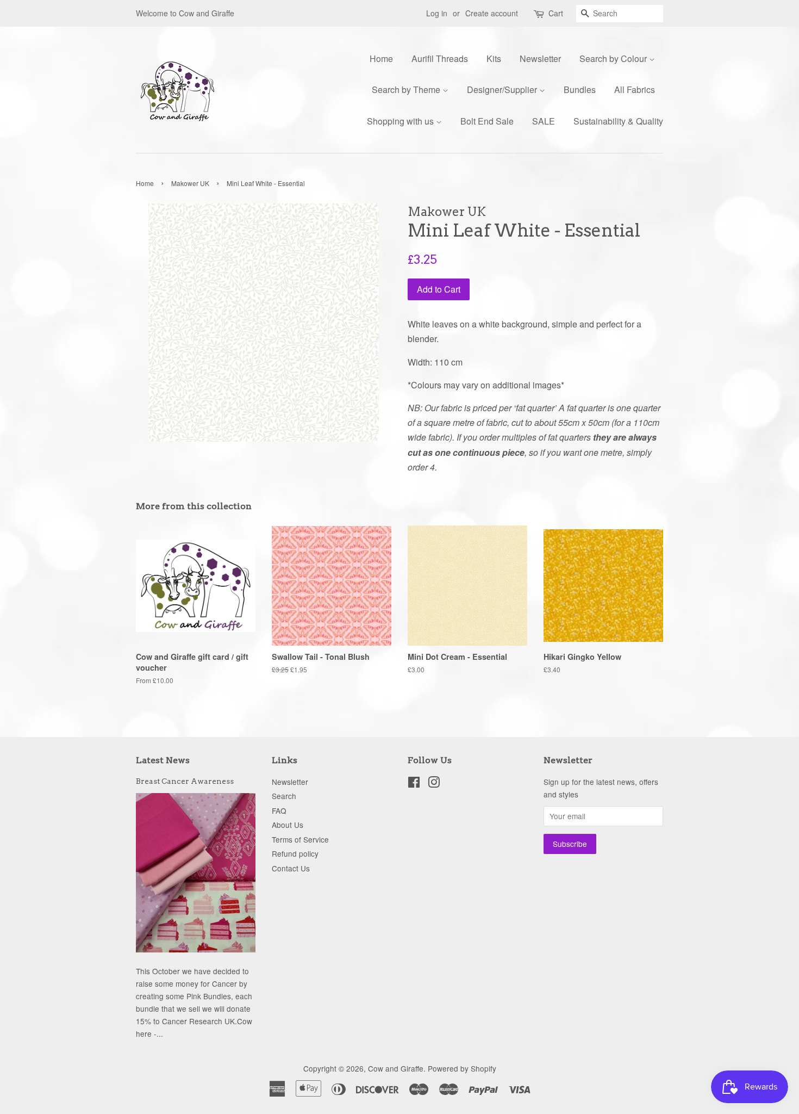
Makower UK (190, 183)
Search (284, 795)
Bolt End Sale (487, 121)
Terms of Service (300, 839)
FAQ (279, 810)
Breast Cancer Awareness (185, 781)
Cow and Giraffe (395, 1068)
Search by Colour (614, 58)
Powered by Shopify (462, 1068)
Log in (436, 13)
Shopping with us (401, 121)
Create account (491, 13)
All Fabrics (634, 89)
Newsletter (540, 58)
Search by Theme (407, 89)
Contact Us (291, 868)
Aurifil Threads (439, 58)
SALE (543, 121)
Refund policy (295, 853)
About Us (287, 824)
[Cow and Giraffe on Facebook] (414, 783)
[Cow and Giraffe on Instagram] (434, 783)
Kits (493, 58)
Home (381, 58)
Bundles (580, 89)
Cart (555, 13)
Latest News (163, 760)
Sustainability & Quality (618, 121)
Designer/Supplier (503, 89)
